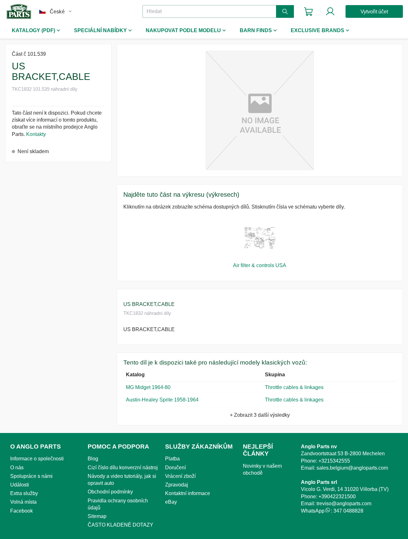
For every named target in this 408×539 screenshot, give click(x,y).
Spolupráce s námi (31, 476)
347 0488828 (348, 511)
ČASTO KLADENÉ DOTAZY (120, 525)
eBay (171, 502)
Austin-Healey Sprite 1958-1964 (162, 399)
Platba (172, 458)
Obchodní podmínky (110, 491)
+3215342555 (334, 461)
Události (19, 484)
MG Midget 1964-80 (148, 387)
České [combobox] (57, 11)
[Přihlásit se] (330, 11)
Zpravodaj (176, 484)
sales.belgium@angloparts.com (352, 468)
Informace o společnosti (37, 458)
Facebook (21, 511)
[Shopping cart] (308, 11)
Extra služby (24, 493)
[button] (260, 110)
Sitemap (97, 516)
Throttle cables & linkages (294, 387)
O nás (17, 467)
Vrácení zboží (180, 476)
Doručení (175, 467)
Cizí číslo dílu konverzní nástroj (123, 467)
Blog (93, 458)
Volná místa (23, 502)
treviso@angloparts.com (344, 503)
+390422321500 (337, 496)
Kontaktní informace (187, 493)
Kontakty (36, 134)
